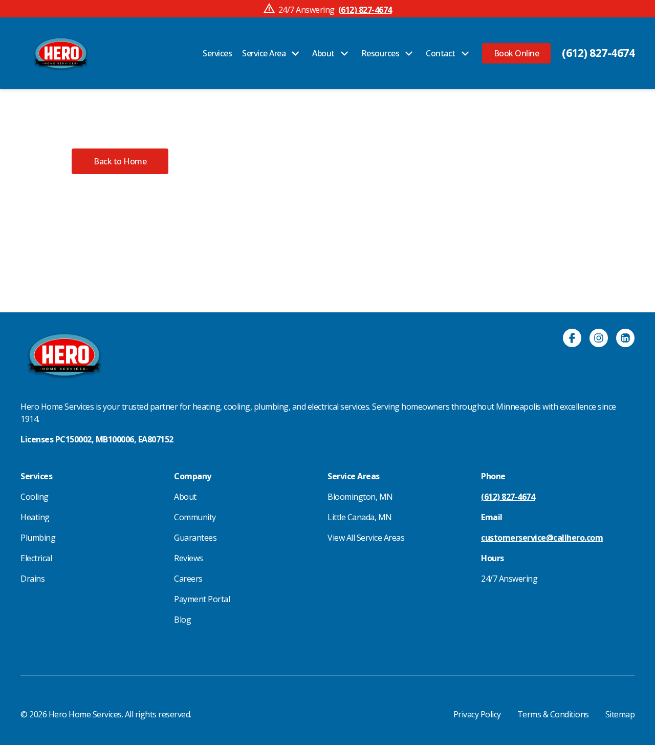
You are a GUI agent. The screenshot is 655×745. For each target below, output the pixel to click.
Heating (35, 517)
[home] (60, 53)
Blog (182, 619)
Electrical (36, 558)
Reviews (188, 558)
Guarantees (195, 537)
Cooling (34, 496)
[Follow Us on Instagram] (599, 339)
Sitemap (620, 714)
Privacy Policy (477, 714)
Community (195, 517)
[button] (516, 53)
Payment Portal (202, 599)
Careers (188, 578)
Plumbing (37, 537)
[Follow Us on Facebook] (572, 339)
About (185, 496)
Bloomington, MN (360, 496)
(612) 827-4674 (598, 53)
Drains (32, 578)
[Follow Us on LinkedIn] (625, 339)
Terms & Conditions (553, 714)
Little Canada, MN (360, 517)
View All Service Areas (366, 537)
